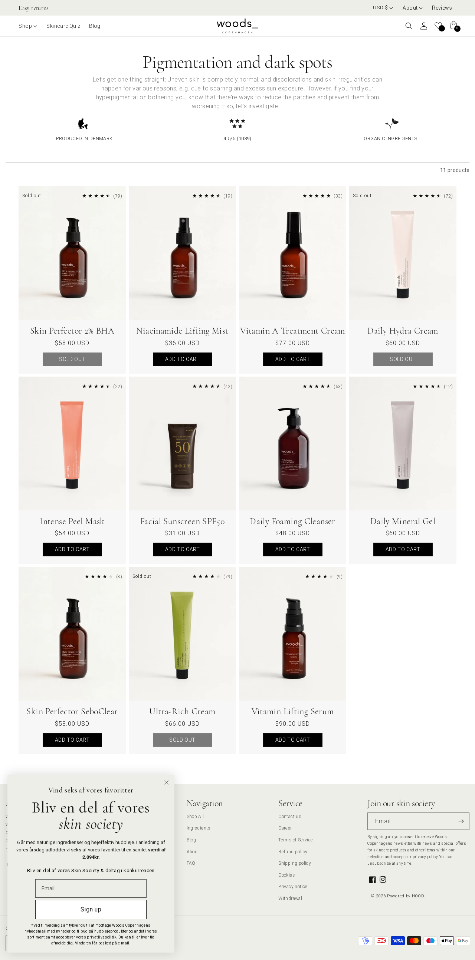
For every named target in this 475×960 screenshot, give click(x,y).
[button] (413, 8)
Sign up (91, 909)
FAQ (191, 863)
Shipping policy (294, 863)
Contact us (289, 816)
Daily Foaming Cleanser (292, 521)
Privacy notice (292, 886)
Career (285, 828)
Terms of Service (295, 840)
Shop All (195, 816)
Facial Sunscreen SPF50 (182, 521)
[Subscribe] (461, 821)
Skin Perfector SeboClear (72, 711)
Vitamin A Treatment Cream (292, 330)
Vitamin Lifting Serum (293, 711)
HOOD (418, 895)
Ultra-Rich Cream (182, 711)
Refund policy (292, 851)
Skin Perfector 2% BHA (72, 330)
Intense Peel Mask (72, 521)
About (193, 851)
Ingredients (198, 828)
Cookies (286, 875)
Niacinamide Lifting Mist (182, 330)
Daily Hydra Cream (402, 330)
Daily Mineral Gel (402, 521)
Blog (191, 840)
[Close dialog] (166, 782)
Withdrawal (290, 898)
